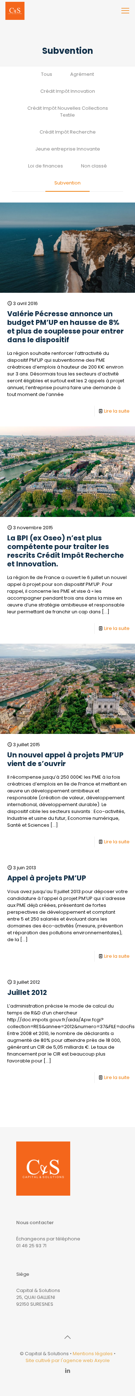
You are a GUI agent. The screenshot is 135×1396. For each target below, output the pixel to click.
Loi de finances (45, 165)
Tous (46, 74)
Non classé (94, 165)
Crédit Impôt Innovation (67, 91)
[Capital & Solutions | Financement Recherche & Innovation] (14, 11)
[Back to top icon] (67, 1337)
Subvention (67, 182)
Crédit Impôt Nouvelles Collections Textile (67, 111)
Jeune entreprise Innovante (67, 148)
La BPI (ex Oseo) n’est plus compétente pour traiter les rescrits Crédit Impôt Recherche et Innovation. (65, 551)
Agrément (82, 74)
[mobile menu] (125, 11)
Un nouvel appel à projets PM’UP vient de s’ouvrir (65, 759)
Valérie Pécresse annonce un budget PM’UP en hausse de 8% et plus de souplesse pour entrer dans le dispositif (65, 327)
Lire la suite (117, 411)
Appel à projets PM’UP (46, 878)
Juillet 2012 (27, 992)
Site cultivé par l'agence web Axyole (68, 1360)
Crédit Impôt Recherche (68, 132)
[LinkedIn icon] (67, 1370)
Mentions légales (93, 1353)
